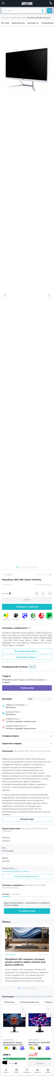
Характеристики (18, 23)
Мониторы (9, 1002)
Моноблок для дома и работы (15, 871)
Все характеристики (25, 651)
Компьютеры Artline (17, 18)
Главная (5, 18)
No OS (32, 667)
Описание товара (25, 657)
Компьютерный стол (29, 1002)
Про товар (5, 23)
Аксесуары (32, 23)
